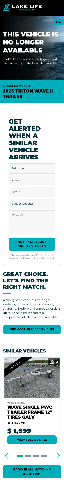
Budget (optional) (22, 203)
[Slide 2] (28, 456)
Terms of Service (41, 258)
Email (16, 192)
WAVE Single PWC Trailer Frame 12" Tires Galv (29, 412)
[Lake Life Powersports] (22, 8)
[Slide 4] (44, 456)
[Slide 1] (20, 456)
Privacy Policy (22, 258)
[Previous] (6, 455)
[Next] (57, 455)
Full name (18, 168)
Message (17, 214)
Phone (17, 180)
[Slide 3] (36, 456)
